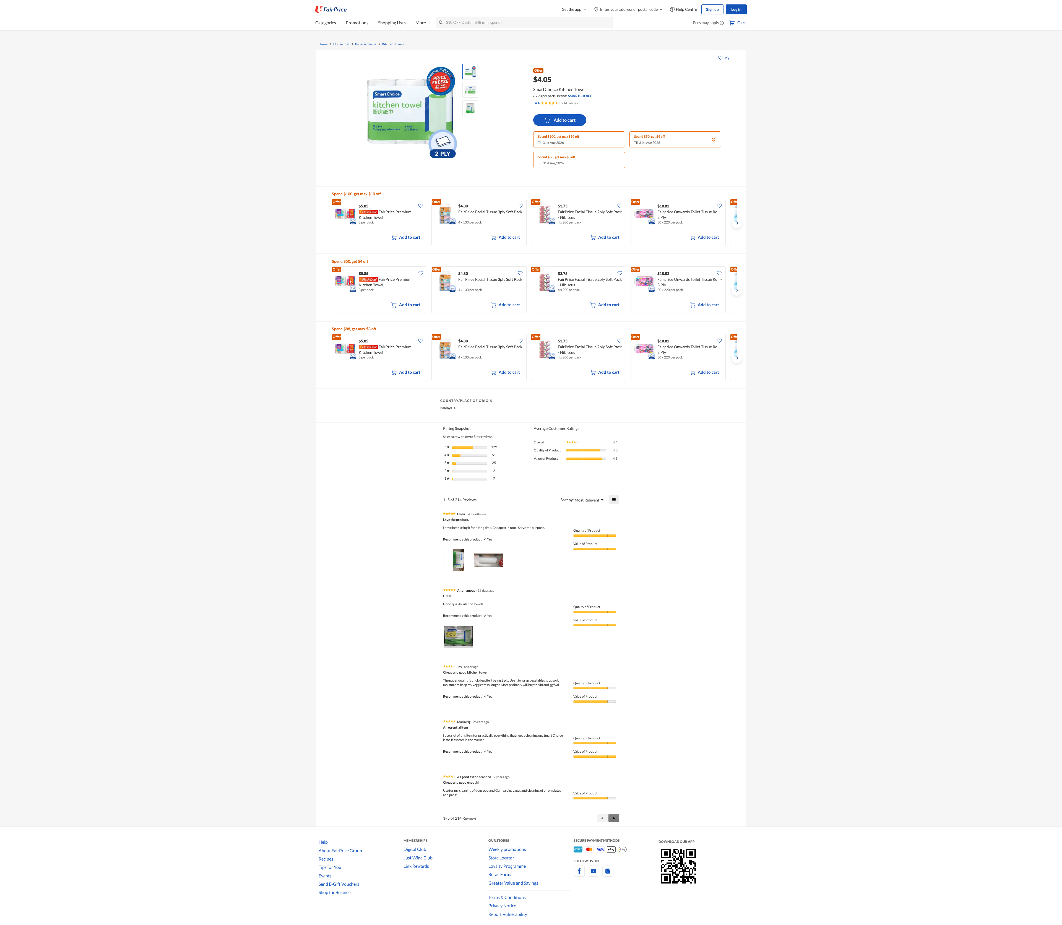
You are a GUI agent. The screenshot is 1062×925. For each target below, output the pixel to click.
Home (323, 44)
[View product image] (470, 72)
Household (341, 44)
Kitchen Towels (393, 44)
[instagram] (607, 874)
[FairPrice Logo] (331, 9)
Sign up (712, 9)
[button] (722, 23)
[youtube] (593, 874)
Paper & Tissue (365, 44)
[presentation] (458, 560)
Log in (736, 9)
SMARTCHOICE (580, 96)
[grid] (534, 223)
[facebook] (579, 874)
